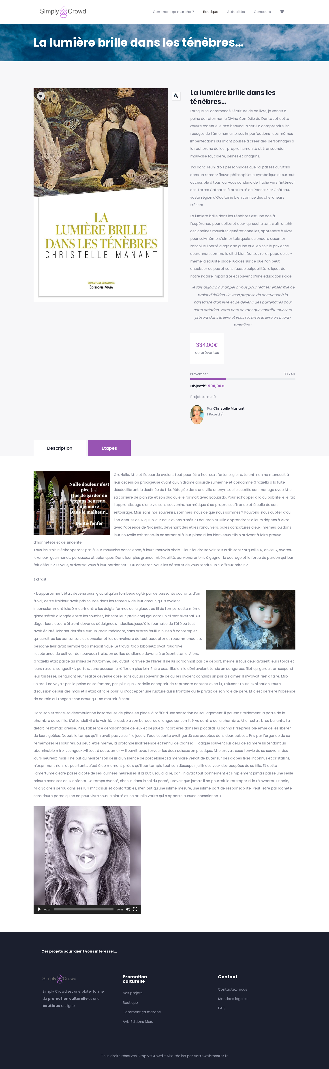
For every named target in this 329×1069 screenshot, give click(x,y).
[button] (176, 96)
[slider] (83, 909)
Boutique (210, 11)
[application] (87, 860)
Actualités (236, 11)
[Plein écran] (135, 909)
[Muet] (128, 909)
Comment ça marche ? (173, 11)
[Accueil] (63, 12)
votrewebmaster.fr (211, 1055)
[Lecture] (39, 909)
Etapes (109, 448)
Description (59, 448)
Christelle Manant (229, 408)
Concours (262, 11)
